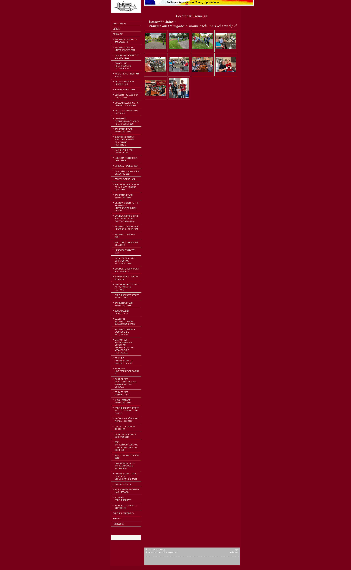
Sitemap (162, 549)
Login (237, 549)
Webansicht (234, 552)
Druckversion (153, 549)
